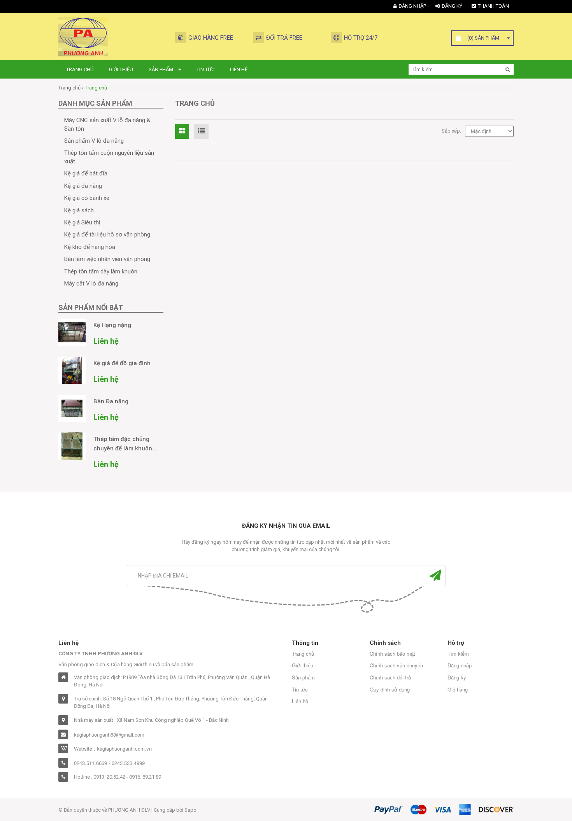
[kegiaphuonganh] (83, 36)
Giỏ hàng (457, 689)
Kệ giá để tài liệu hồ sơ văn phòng (107, 234)
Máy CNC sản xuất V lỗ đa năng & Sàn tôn (107, 124)
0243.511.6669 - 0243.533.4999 (109, 763)
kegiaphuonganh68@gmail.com (109, 734)
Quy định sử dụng (390, 689)
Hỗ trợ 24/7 (360, 37)
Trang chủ (79, 69)
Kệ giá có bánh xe (86, 197)
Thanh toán (493, 6)
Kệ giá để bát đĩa (85, 173)
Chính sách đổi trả (390, 677)
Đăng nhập (412, 6)
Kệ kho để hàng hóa (89, 246)
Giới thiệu (121, 69)
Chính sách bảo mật (392, 653)
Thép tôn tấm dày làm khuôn (100, 271)
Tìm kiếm (458, 653)
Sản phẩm (161, 69)
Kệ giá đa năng (83, 185)
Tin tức (205, 69)
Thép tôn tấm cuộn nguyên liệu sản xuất (109, 157)
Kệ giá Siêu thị (82, 222)
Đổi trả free (284, 37)
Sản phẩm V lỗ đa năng (94, 140)
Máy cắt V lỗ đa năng (91, 283)
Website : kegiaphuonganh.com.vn (113, 748)
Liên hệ (238, 69)
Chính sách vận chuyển (396, 665)
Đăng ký (452, 6)
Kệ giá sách (79, 210)
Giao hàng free (210, 37)
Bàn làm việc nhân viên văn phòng (107, 259)
